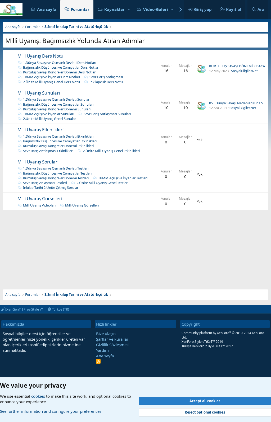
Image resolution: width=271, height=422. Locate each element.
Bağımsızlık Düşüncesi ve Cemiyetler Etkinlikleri (60, 141)
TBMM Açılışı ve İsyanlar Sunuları (48, 113)
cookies (38, 396)
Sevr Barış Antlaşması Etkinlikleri (48, 150)
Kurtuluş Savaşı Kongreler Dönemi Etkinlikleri (58, 145)
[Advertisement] (135, 247)
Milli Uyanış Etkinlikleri (40, 129)
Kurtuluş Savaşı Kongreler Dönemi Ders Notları (59, 72)
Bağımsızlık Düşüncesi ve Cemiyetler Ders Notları (61, 67)
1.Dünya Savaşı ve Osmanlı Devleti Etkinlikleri (58, 136)
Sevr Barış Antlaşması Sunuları (107, 113)
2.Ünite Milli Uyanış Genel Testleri (102, 182)
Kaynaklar (114, 9)
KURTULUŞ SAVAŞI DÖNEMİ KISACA (237, 66)
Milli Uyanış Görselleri (39, 198)
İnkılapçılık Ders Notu (106, 81)
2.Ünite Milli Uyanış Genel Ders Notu (51, 81)
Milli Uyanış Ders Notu (40, 56)
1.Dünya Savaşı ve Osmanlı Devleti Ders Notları (59, 62)
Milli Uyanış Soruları (37, 162)
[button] (129, 9)
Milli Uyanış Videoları (39, 205)
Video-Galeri (155, 9)
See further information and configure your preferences (50, 411)
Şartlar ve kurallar (112, 339)
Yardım (102, 350)
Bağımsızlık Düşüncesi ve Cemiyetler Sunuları (58, 104)
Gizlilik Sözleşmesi (112, 344)
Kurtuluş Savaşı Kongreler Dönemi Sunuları (57, 109)
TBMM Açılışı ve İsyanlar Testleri (122, 178)
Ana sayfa (46, 9)
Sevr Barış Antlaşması (106, 76)
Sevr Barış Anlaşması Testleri (45, 182)
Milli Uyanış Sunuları (38, 93)
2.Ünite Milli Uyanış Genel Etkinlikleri (111, 150)
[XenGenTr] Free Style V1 (24, 309)
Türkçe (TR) (60, 309)
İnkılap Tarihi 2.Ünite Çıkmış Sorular (50, 187)
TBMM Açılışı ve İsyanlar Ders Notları (51, 76)
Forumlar (80, 9)
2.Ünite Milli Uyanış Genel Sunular (49, 118)
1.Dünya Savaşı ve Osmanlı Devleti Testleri (55, 168)
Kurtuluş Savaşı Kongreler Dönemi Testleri (56, 178)
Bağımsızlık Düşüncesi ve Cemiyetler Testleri (57, 173)
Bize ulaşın (106, 333)
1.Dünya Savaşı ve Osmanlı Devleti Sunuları (56, 99)
